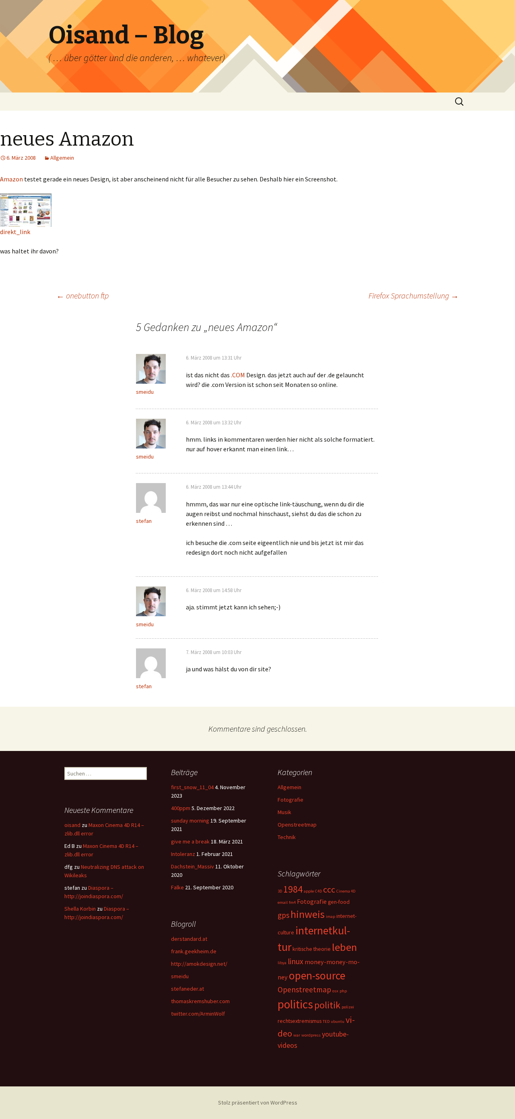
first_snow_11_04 (192, 787)
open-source (317, 975)
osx (335, 991)
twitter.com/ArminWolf (198, 1013)
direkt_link (15, 232)
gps (283, 915)
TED (326, 1021)
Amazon (11, 179)
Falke (177, 887)
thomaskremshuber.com (200, 1001)
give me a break (190, 841)
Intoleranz (183, 854)
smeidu (145, 391)
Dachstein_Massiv (192, 866)
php (343, 991)
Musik (284, 812)
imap (330, 916)
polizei (348, 1007)
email (283, 902)
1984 (293, 889)
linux (295, 961)
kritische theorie (312, 948)
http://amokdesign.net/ (199, 963)
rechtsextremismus (299, 1020)
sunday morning (190, 820)
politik (327, 1005)
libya (282, 962)
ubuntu (337, 1021)
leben (344, 947)
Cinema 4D (345, 891)
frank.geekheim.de (193, 951)
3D (280, 891)
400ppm (180, 808)
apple (309, 891)
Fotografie (290, 799)
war (296, 1035)
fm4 (292, 902)
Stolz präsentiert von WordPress (257, 1102)
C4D (318, 891)
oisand (72, 825)
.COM (238, 375)
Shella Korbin (80, 908)
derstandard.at (189, 938)
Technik (287, 837)
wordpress (311, 1035)
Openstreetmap (297, 824)
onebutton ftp (82, 295)
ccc (329, 889)
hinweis (307, 914)
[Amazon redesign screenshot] (26, 210)
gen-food (339, 901)
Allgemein (62, 157)
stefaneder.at (187, 988)
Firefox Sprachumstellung (414, 295)
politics (295, 1004)
